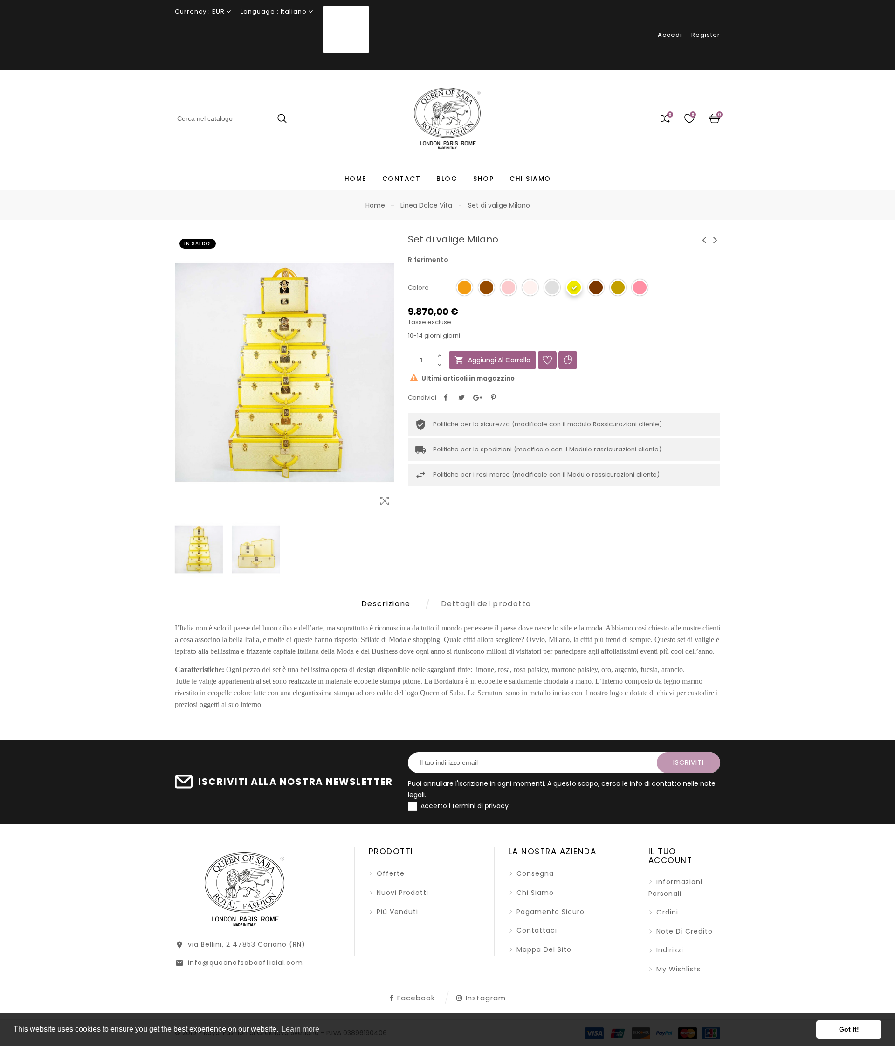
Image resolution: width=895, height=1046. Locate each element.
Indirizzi (668, 950)
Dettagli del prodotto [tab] (486, 603)
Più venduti (396, 911)
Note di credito (683, 931)
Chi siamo (534, 892)
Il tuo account (670, 856)
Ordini (666, 912)
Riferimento (428, 259)
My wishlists (677, 969)
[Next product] (715, 240)
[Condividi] (446, 398)
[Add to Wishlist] (547, 360)
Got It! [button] (849, 1029)
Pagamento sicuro (549, 911)
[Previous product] (704, 240)
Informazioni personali (675, 887)
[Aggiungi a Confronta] (567, 360)
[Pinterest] (493, 398)
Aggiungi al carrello (492, 360)
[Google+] (477, 398)
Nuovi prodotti (401, 892)
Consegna (534, 873)
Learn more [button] (300, 1029)
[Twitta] (461, 398)
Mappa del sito (542, 949)
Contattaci (535, 930)
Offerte (389, 873)
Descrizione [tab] (385, 603)
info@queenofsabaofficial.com (245, 962)
